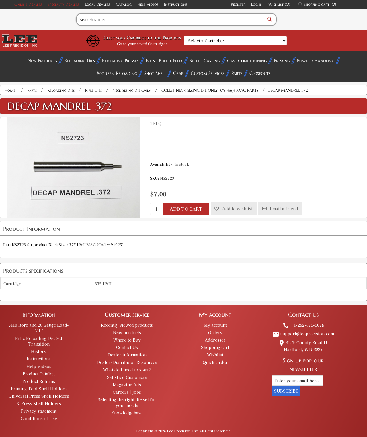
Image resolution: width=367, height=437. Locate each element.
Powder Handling (315, 60)
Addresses (215, 340)
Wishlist (215, 355)
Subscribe (286, 391)
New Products (42, 60)
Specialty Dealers (63, 4)
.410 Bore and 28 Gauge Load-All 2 (39, 328)
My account (215, 325)
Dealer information (127, 355)
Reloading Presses (120, 60)
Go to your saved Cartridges (142, 43)
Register (238, 4)
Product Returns (38, 381)
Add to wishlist (237, 208)
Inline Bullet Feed (164, 60)
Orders (215, 332)
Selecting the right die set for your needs (127, 402)
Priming (282, 60)
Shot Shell (155, 73)
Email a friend (284, 208)
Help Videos (147, 4)
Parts (236, 73)
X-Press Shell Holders (38, 403)
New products (127, 332)
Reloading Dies (79, 60)
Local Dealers (97, 4)
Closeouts (259, 73)
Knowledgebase (127, 413)
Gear (178, 73)
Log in (257, 4)
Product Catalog (39, 374)
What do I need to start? (127, 370)
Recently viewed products (127, 325)
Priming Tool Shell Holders (39, 388)
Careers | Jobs (127, 392)
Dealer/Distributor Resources (127, 362)
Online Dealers (28, 4)
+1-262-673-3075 (303, 325)
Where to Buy (127, 340)
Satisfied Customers (127, 377)
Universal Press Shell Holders (38, 396)
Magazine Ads (127, 384)
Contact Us (127, 347)
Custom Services (207, 73)
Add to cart (186, 209)
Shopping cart (215, 347)
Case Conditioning (247, 60)
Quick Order (215, 362)
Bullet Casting (204, 60)
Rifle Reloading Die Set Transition (38, 341)
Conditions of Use (39, 418)
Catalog (124, 4)
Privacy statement (38, 411)
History (38, 351)
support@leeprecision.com (303, 333)
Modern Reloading (117, 73)
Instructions (175, 4)
